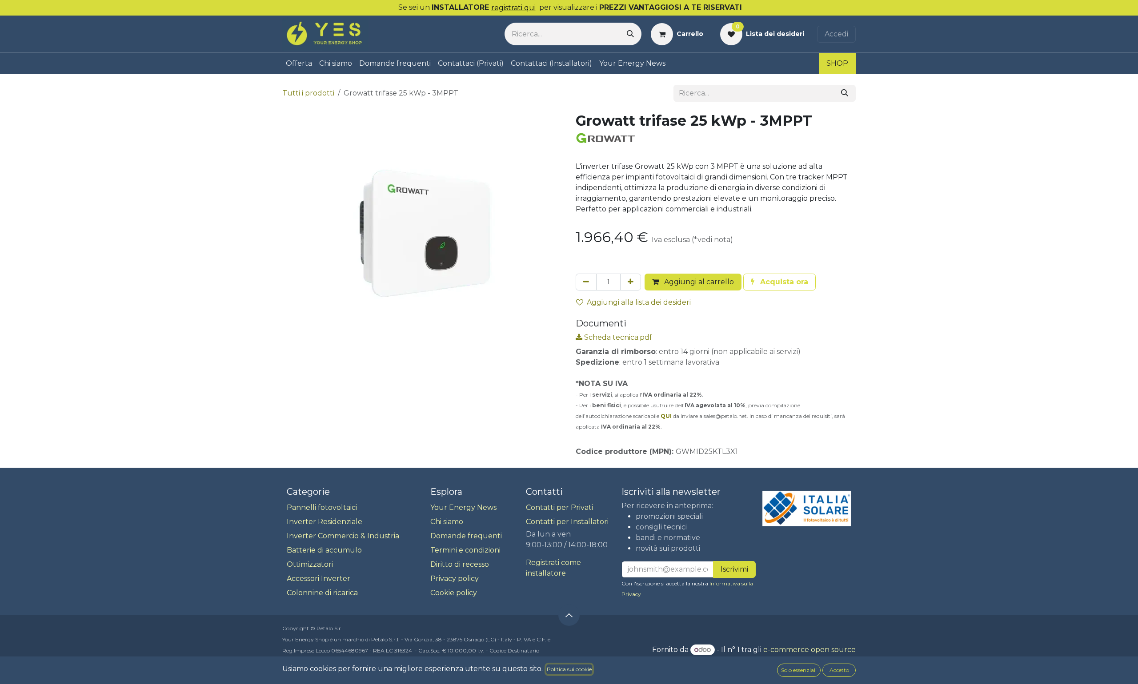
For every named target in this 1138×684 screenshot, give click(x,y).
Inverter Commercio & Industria (343, 536)
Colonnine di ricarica (322, 593)
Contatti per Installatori (567, 521)
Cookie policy (453, 593)
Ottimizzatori (310, 564)
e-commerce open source (809, 649)
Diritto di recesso (459, 564)
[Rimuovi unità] (586, 282)
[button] (779, 282)
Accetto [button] (839, 670)
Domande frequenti (466, 536)
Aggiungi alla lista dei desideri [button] (639, 302)
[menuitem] (299, 63)
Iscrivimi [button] (734, 569)
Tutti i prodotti (308, 93)
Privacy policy (454, 578)
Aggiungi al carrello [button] (698, 282)
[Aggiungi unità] (630, 282)
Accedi (836, 34)
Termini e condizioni (465, 550)
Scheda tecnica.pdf (617, 337)
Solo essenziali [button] (799, 670)
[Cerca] (630, 34)
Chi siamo (446, 521)
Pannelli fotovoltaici (322, 507)
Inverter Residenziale (324, 521)
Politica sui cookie (569, 669)
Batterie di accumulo (324, 550)
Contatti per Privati (559, 507)
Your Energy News (463, 507)
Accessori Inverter (318, 578)
